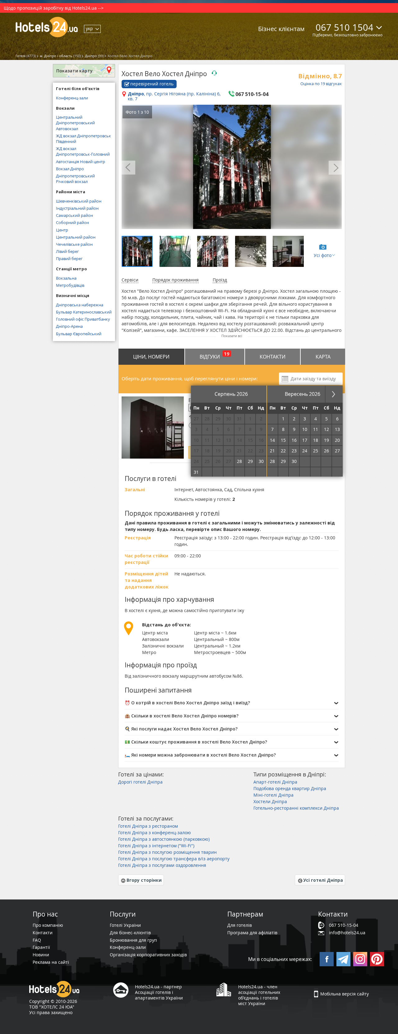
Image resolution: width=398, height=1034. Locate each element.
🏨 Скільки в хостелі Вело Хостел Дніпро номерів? (181, 716)
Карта (323, 356)
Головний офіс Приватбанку (83, 319)
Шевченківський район (78, 201)
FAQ (37, 940)
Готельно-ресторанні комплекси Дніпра (296, 808)
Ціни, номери (151, 356)
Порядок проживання (175, 280)
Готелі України (125, 925)
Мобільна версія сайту (344, 994)
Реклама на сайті (51, 962)
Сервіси (130, 280)
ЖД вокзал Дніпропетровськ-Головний (83, 151)
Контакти (272, 356)
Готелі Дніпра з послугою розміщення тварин (167, 852)
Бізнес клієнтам (281, 29)
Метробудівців (70, 285)
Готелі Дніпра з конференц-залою (154, 832)
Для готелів (239, 925)
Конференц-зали (72, 98)
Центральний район (75, 237)
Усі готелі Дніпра (323, 880)
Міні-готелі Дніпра (273, 795)
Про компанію (48, 925)
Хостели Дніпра (270, 801)
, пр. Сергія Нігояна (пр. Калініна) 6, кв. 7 (174, 96)
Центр (62, 230)
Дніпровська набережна (79, 305)
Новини (41, 955)
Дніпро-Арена (69, 326)
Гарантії (41, 947)
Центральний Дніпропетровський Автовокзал (75, 122)
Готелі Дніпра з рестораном (148, 826)
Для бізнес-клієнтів (130, 933)
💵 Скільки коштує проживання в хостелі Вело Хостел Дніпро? (196, 742)
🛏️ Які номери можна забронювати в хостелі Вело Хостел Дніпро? (200, 755)
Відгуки (214, 355)
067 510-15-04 (343, 925)
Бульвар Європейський (78, 333)
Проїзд (220, 280)
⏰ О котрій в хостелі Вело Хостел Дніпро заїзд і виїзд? (187, 703)
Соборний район (72, 222)
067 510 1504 (344, 27)
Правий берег (69, 258)
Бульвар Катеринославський (84, 312)
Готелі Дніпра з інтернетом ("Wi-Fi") (156, 846)
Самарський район (74, 215)
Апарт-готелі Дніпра (275, 782)
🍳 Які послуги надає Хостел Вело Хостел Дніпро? (181, 729)
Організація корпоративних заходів (148, 955)
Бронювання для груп (133, 940)
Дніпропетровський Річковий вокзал (75, 178)
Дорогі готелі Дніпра (140, 782)
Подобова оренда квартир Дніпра (289, 788)
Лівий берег (67, 251)
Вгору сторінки (144, 880)
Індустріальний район (77, 208)
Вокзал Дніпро (70, 169)
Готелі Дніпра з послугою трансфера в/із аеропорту (173, 859)
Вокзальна (66, 278)
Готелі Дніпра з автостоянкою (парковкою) (164, 839)
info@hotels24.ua (347, 933)
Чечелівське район (74, 244)
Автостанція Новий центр (80, 161)
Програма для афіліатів (252, 933)
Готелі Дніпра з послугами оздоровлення (162, 865)
